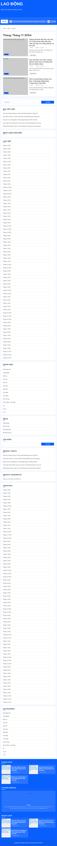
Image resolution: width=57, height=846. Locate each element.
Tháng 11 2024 (7, 190)
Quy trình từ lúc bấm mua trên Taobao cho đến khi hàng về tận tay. (22, 123)
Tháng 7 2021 (7, 297)
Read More (33, 55)
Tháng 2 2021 (7, 306)
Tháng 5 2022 (7, 274)
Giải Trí (6, 54)
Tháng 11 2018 (7, 354)
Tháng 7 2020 (7, 329)
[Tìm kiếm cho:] (22, 102)
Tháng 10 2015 (7, 358)
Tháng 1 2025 (7, 184)
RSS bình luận (7, 429)
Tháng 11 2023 (7, 229)
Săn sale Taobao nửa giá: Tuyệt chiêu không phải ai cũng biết (20, 113)
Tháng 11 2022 (7, 268)
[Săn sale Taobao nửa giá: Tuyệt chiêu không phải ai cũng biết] (6, 769)
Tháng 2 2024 (7, 219)
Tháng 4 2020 (7, 338)
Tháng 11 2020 (7, 316)
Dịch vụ (6, 93)
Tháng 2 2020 (7, 345)
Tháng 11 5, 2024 (39, 85)
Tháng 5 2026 (7, 149)
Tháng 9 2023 (7, 235)
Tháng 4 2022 (7, 277)
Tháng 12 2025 (7, 161)
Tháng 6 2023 (7, 245)
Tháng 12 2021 (7, 290)
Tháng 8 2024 (7, 200)
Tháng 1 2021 (7, 309)
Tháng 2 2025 (7, 181)
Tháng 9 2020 (7, 322)
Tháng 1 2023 (7, 261)
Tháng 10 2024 (7, 194)
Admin (28, 805)
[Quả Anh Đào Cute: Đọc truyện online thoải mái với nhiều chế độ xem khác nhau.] (15, 67)
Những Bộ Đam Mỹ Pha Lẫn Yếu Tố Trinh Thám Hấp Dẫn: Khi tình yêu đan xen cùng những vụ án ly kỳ (41, 42)
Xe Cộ (4, 409)
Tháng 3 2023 (7, 255)
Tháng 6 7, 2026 (43, 772)
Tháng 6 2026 (7, 145)
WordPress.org (7, 432)
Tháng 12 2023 (7, 226)
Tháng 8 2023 (7, 239)
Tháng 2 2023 (7, 258)
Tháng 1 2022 (7, 287)
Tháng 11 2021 (7, 293)
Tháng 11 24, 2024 (39, 66)
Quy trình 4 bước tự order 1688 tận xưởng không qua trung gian (21, 116)
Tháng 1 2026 (7, 158)
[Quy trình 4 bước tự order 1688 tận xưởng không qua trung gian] (33, 769)
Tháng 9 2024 (7, 197)
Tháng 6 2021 (7, 300)
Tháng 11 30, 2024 (39, 47)
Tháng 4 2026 (7, 152)
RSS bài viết (6, 426)
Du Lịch (5, 379)
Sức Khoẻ (5, 392)
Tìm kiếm (7, 439)
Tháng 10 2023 (7, 232)
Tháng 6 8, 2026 (15, 772)
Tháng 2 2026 (7, 155)
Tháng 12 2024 (7, 187)
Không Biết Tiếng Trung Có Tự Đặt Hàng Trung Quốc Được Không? (22, 126)
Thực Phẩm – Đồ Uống (9, 402)
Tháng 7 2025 (7, 165)
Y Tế (4, 412)
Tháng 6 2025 (7, 168)
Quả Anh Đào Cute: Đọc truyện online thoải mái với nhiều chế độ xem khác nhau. (40, 62)
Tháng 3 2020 (7, 342)
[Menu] (28, 15)
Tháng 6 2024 (7, 206)
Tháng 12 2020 (7, 313)
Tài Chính (5, 396)
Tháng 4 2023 (7, 251)
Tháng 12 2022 (7, 264)
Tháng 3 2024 (7, 216)
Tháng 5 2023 (7, 248)
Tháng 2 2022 (7, 284)
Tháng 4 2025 (7, 174)
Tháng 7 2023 (7, 242)
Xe (3, 405)
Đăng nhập (6, 423)
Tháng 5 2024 (7, 210)
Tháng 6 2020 (7, 332)
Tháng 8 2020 (7, 325)
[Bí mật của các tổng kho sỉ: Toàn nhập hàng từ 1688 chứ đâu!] (6, 779)
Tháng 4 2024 (7, 213)
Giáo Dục (5, 386)
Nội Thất (5, 389)
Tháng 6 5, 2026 (15, 782)
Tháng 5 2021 (7, 303)
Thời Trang (6, 399)
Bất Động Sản (7, 369)
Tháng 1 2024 (7, 222)
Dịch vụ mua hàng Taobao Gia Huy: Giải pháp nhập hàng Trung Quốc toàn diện (40, 81)
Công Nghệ (6, 372)
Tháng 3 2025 (7, 177)
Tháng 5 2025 (7, 171)
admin (31, 47)
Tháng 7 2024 (7, 203)
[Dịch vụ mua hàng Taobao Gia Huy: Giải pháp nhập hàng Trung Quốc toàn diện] (15, 86)
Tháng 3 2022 (7, 280)
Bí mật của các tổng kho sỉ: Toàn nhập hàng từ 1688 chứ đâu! (20, 120)
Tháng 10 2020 (7, 319)
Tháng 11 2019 (7, 351)
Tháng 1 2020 (7, 348)
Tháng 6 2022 (7, 271)
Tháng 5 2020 (7, 335)
